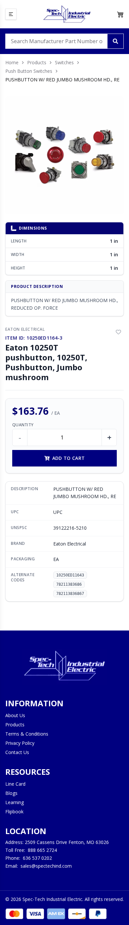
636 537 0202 (37, 858)
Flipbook (14, 811)
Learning (14, 802)
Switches (64, 62)
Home (12, 62)
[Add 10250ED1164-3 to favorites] (118, 332)
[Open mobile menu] (11, 14)
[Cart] (120, 14)
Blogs (11, 793)
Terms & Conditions (26, 734)
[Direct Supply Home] (67, 14)
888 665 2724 (42, 850)
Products (36, 62)
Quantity (22, 425)
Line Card (15, 784)
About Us (15, 715)
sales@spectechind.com (46, 866)
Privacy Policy (19, 743)
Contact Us (17, 752)
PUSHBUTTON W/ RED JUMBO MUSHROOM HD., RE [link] (62, 79)
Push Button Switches (28, 71)
